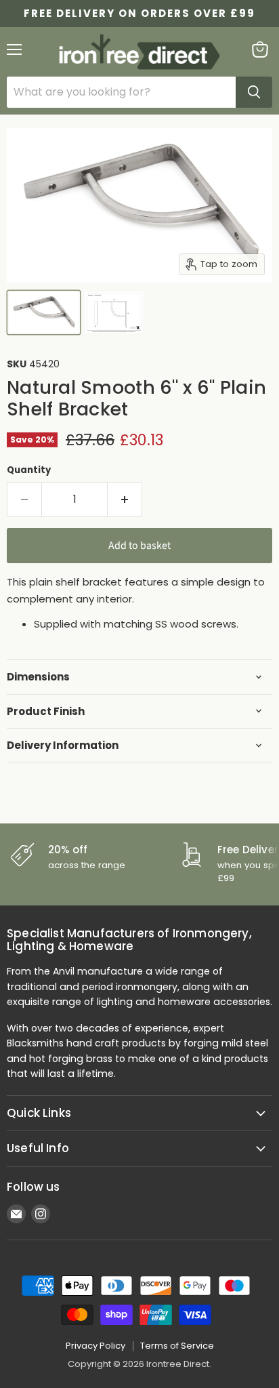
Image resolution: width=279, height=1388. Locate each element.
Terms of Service (177, 1345)
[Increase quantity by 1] (125, 499)
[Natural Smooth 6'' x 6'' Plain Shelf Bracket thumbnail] (43, 312)
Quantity (29, 470)
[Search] (254, 92)
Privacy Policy (95, 1345)
